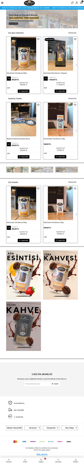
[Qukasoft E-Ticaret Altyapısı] (42, 455)
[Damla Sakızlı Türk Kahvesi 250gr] (60, 203)
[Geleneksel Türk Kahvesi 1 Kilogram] (60, 54)
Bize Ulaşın (69, 428)
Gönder (56, 384)
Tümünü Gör (72, 33)
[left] (7, 65)
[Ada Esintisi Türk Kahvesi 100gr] (60, 119)
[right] (76, 65)
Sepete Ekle (24, 91)
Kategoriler (51, 428)
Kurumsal (32, 428)
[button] (40, 26)
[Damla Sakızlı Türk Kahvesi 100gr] (23, 119)
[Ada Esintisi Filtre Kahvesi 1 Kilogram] (23, 54)
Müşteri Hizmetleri (14, 428)
